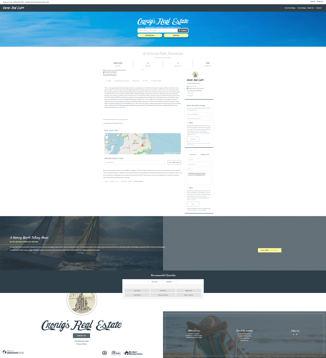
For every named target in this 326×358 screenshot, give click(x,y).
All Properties (244, 340)
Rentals (176, 35)
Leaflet (166, 153)
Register (320, 1)
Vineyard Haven (163, 295)
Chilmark (163, 290)
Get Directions (174, 162)
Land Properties (244, 338)
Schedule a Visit (205, 154)
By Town (155, 282)
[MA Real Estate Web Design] (41, 352)
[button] (183, 30)
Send (192, 204)
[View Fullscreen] (106, 141)
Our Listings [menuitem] (302, 8)
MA (117, 181)
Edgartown (188, 290)
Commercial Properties (244, 336)
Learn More (268, 250)
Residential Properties (244, 334)
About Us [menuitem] (310, 8)
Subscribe (193, 139)
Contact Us (190, 93)
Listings (112, 181)
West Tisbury (188, 295)
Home (106, 181)
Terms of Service (199, 210)
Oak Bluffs (124, 181)
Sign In (312, 1)
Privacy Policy (193, 134)
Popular (169, 282)
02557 (130, 181)
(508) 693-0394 (18, 2)
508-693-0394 (192, 86)
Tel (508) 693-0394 (81, 341)
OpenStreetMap (172, 153)
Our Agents (190, 95)
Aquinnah (137, 290)
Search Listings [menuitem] (290, 8)
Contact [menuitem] (319, 8)
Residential (150, 35)
